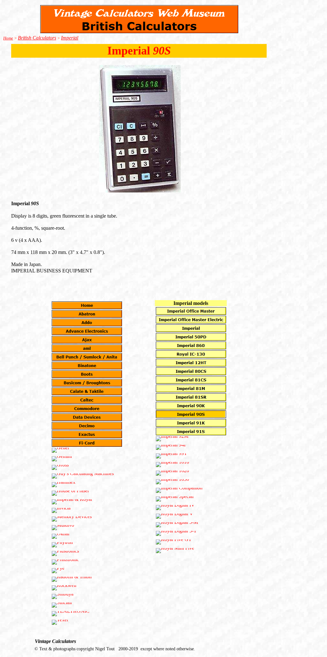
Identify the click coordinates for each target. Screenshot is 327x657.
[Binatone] (87, 365)
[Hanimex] (63, 484)
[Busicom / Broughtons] (87, 382)
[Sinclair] (62, 605)
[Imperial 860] (191, 345)
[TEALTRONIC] (70, 613)
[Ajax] (87, 339)
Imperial (69, 37)
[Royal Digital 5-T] (176, 533)
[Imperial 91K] (191, 423)
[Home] (87, 305)
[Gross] (60, 467)
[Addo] (87, 322)
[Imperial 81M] (191, 388)
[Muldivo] (63, 527)
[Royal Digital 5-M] (177, 524)
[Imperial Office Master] (191, 311)
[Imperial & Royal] (72, 501)
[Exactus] (87, 434)
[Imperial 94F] (171, 447)
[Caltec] (87, 400)
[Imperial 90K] (191, 405)
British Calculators (37, 37)
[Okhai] (60, 536)
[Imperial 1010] (172, 464)
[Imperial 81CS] (191, 380)
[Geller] (60, 450)
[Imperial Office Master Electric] (191, 319)
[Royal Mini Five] (175, 550)
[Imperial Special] (175, 499)
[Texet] (60, 622)
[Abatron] (87, 314)
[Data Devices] (87, 417)
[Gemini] (62, 458)
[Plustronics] (65, 553)
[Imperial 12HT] (191, 362)
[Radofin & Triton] (72, 579)
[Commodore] (87, 408)
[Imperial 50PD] (191, 337)
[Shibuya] (62, 596)
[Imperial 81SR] (191, 397)
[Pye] (58, 570)
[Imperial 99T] (171, 455)
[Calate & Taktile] (87, 391)
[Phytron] (62, 544)
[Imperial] (191, 328)
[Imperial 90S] (191, 414)
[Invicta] (61, 510)
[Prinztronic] (65, 562)
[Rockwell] (64, 587)
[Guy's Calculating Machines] (83, 476)
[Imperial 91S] (191, 431)
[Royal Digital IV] (175, 507)
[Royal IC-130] (191, 354)
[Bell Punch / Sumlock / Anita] (87, 357)
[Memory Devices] (72, 519)
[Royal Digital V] (174, 516)
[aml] (87, 348)
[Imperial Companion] (179, 490)
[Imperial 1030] (172, 481)
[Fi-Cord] (87, 443)
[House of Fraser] (70, 493)
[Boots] (87, 374)
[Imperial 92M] (172, 438)
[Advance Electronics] (87, 331)
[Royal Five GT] (174, 542)
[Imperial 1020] (172, 473)
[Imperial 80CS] (191, 371)
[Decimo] (87, 426)
